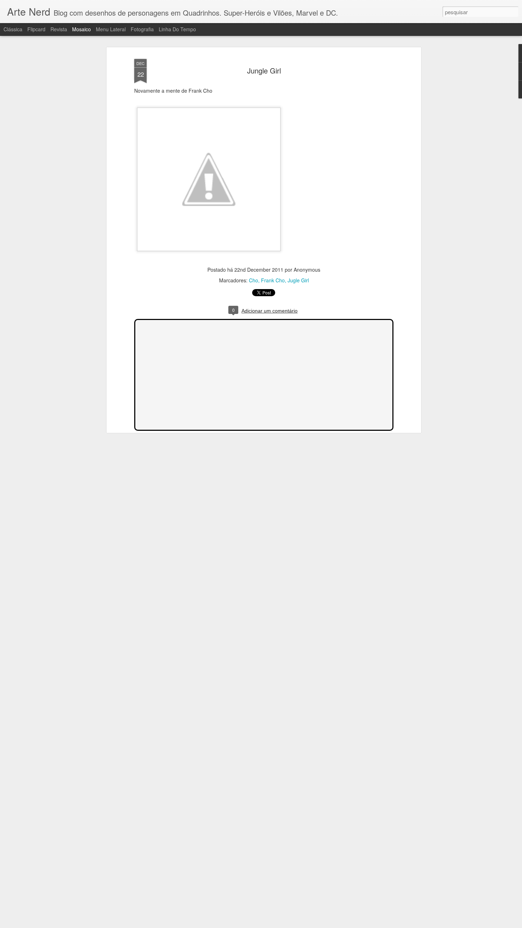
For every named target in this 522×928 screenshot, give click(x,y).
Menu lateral (111, 29)
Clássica (13, 29)
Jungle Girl (264, 70)
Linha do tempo (177, 29)
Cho (253, 280)
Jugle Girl (298, 280)
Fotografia (142, 29)
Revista (58, 29)
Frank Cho (273, 280)
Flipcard (36, 29)
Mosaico (81, 29)
